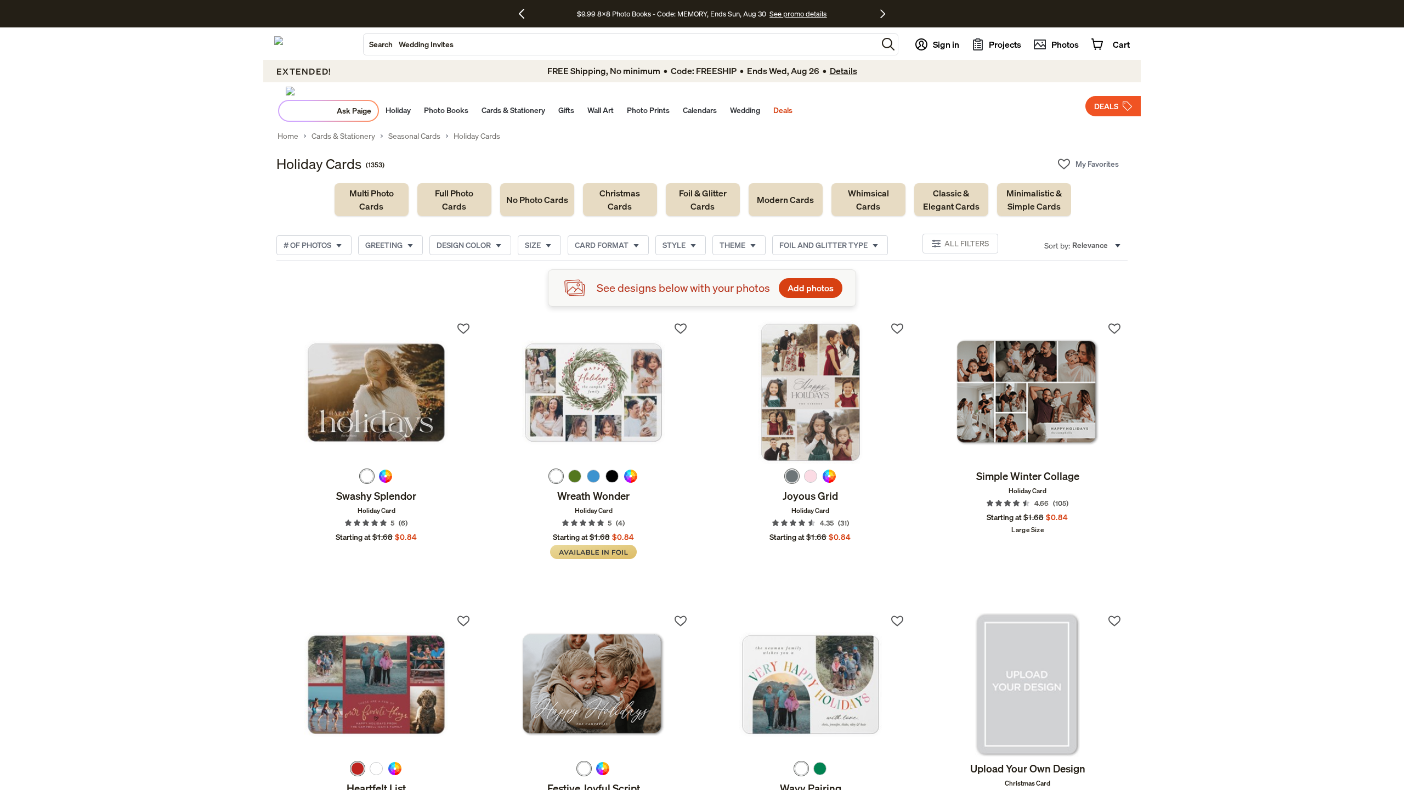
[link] (372, 199)
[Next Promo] (882, 13)
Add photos (811, 288)
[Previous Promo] (526, 14)
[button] (888, 44)
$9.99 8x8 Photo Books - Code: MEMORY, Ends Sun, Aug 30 (671, 14)
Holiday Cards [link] (477, 136)
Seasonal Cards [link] (414, 136)
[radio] (367, 476)
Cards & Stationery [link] (343, 136)
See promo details (797, 14)
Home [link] (288, 136)
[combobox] (620, 44)
